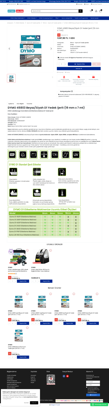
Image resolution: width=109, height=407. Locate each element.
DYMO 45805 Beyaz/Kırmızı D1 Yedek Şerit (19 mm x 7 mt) (17, 347)
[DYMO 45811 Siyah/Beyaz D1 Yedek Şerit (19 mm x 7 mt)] (18, 300)
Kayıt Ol (33, 377)
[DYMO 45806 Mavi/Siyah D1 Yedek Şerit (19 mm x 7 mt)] (88, 300)
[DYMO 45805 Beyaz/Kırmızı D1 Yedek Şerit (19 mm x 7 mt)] (18, 334)
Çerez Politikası (11, 388)
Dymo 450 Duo (73, 134)
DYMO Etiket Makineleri (17, 18)
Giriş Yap (33, 379)
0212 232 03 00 (12, 4)
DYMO (72, 44)
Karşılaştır (61, 72)
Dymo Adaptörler (67, 18)
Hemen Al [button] (79, 68)
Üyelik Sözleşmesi (12, 384)
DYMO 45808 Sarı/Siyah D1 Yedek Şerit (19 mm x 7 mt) (64, 313)
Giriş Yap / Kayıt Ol (97, 4)
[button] (100, 11)
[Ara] (81, 11)
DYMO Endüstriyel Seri (45, 18)
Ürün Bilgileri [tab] (20, 104)
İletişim (87, 4)
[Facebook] (64, 376)
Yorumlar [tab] (29, 104)
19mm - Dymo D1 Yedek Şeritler (52, 23)
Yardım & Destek (11, 375)
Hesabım (33, 381)
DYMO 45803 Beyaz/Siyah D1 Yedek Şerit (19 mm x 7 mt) (81, 23)
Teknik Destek (94, 18)
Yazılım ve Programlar (81, 18)
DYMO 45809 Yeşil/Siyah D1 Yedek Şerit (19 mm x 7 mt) (41, 313)
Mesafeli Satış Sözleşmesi (14, 382)
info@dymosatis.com (24, 4)
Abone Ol (93, 395)
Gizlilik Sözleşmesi (12, 381)
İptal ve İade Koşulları (13, 386)
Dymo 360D (62, 134)
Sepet (32, 382)
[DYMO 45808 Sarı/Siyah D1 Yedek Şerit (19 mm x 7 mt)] (65, 300)
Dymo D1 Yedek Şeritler (33, 23)
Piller (57, 18)
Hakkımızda (10, 377)
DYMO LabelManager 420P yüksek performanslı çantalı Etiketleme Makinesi (18, 270)
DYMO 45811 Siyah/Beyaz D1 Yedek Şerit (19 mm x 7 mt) (18, 313)
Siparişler (80, 4)
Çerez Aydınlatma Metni (30, 397)
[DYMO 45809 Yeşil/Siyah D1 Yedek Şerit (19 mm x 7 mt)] (41, 300)
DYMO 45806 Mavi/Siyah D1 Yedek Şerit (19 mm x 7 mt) (88, 313)
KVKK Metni (10, 379)
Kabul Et (34, 403)
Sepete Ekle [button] (81, 64)
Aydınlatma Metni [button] (92, 392)
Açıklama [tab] (11, 104)
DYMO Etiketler (31, 18)
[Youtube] (67, 376)
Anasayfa (10, 23)
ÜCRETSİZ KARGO (14, 262)
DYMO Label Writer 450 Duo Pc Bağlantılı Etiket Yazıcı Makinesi (40, 270)
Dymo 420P (54, 134)
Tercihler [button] (26, 403)
